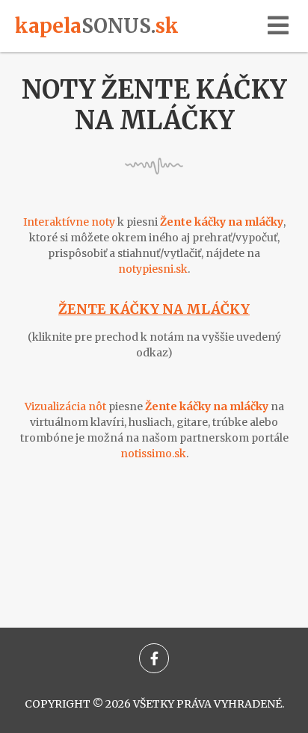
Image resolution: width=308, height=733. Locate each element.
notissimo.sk (153, 453)
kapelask (97, 25)
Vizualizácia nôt (65, 406)
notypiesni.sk (153, 269)
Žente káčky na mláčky (154, 309)
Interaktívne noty (69, 222)
